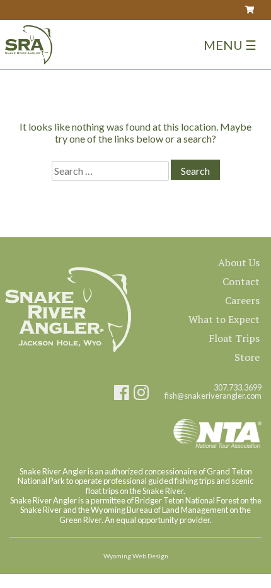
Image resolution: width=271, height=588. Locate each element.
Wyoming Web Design (135, 556)
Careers (242, 300)
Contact (241, 281)
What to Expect (224, 319)
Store (247, 357)
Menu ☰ (230, 44)
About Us (239, 262)
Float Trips (234, 338)
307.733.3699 (238, 388)
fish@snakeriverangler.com (213, 396)
